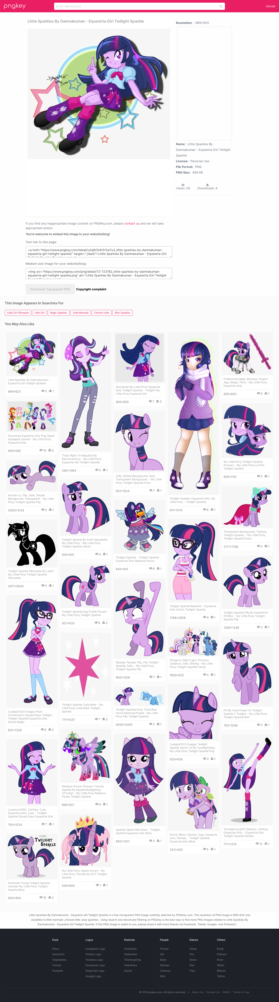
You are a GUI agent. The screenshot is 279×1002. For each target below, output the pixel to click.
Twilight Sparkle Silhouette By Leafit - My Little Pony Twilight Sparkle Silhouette (31, 574)
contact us (131, 223)
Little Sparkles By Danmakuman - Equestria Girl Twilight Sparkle (29, 381)
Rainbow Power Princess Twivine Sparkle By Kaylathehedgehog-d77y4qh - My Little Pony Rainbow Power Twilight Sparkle (84, 791)
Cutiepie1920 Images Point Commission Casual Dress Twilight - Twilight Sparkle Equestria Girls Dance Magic (31, 716)
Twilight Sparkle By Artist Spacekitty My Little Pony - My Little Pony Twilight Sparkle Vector (85, 543)
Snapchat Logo (94, 970)
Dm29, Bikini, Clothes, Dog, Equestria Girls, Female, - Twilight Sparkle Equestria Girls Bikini (193, 838)
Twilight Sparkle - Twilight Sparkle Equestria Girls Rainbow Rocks (137, 559)
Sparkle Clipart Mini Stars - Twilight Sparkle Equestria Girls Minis (138, 831)
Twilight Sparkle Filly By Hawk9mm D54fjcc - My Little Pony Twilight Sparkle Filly (246, 616)
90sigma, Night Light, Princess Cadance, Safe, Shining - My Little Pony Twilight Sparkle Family (191, 663)
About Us (197, 992)
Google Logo (93, 976)
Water (220, 965)
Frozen (164, 948)
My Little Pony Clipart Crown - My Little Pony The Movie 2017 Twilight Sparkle (84, 874)
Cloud (193, 948)
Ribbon (221, 970)
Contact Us (213, 992)
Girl (162, 954)
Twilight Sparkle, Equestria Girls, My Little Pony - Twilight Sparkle (192, 500)
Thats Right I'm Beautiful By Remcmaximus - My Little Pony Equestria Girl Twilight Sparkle (82, 459)
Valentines (130, 965)
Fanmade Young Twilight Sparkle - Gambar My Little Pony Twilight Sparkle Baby (30, 886)
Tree (192, 970)
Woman (164, 965)
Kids (163, 976)
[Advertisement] (73, 187)
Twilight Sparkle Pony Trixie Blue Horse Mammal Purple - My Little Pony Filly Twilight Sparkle (137, 713)
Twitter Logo (93, 954)
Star (192, 965)
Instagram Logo (95, 948)
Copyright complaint (91, 289)
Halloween (130, 954)
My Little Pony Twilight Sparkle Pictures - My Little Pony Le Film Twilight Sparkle (244, 465)
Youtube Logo (94, 959)
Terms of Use (241, 992)
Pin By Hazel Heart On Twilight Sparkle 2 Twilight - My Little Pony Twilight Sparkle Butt (245, 714)
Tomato (56, 965)
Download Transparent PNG (50, 289)
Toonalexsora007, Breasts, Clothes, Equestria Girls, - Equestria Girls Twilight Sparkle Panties (246, 832)
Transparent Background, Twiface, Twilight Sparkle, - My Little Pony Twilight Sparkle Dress (245, 535)
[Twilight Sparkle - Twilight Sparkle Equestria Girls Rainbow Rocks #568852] (139, 527)
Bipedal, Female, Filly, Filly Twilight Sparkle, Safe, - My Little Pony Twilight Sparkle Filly (137, 666)
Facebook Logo (95, 965)
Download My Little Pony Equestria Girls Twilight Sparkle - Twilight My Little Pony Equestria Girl (138, 390)
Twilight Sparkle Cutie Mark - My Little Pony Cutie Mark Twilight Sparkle (82, 708)
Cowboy (165, 970)
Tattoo (221, 976)
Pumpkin (57, 970)
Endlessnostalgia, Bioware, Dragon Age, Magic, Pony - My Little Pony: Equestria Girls (246, 382)
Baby (163, 959)
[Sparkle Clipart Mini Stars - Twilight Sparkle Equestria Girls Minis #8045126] (139, 780)
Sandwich (58, 954)
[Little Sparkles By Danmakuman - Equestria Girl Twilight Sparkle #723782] (31, 354)
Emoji (220, 948)
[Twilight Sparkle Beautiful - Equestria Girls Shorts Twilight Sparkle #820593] (193, 561)
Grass (193, 959)
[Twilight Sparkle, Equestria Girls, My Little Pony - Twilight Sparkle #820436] (193, 413)
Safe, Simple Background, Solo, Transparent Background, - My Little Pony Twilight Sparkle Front (139, 479)
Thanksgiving (132, 959)
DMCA (226, 992)
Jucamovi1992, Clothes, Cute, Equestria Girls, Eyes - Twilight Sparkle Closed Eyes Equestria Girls (30, 813)
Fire (191, 954)
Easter (128, 970)
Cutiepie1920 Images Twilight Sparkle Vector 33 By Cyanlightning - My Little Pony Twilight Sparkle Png (193, 748)
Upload (270, 6)
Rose (220, 959)
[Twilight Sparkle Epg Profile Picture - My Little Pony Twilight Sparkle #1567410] (85, 586)
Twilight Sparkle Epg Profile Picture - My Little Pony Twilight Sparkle (85, 613)
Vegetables (59, 959)
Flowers (222, 954)
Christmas (130, 948)
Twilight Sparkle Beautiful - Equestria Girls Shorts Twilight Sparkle (193, 607)
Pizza (55, 948)
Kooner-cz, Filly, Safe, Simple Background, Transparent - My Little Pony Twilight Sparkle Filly (31, 499)
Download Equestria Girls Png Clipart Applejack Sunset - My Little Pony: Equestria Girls (31, 439)
